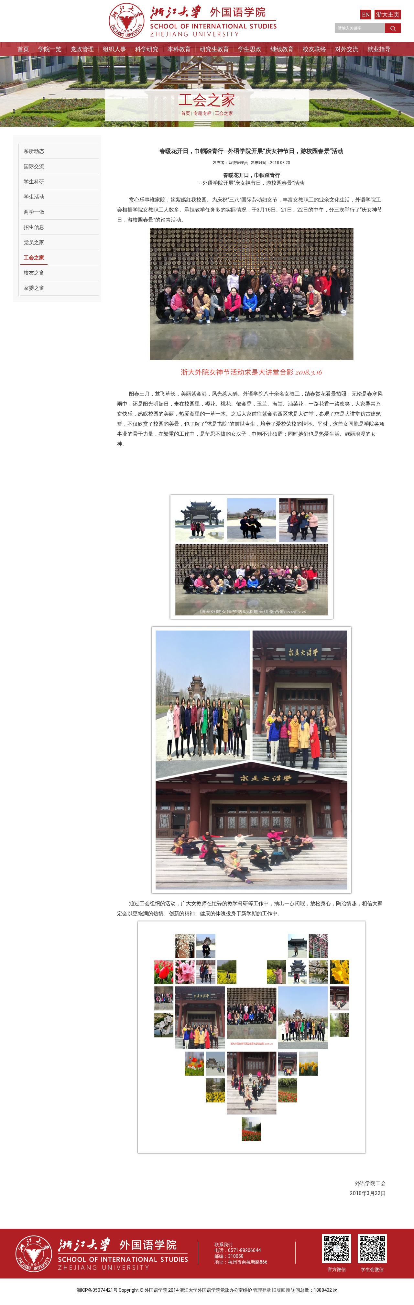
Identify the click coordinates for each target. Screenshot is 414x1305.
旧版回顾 (281, 1290)
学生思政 (249, 49)
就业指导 (379, 49)
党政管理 (82, 49)
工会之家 (224, 113)
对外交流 (346, 49)
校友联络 (314, 49)
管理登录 (262, 1290)
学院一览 (49, 49)
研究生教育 (214, 49)
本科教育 (179, 49)
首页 (23, 49)
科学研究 (146, 49)
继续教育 (282, 49)
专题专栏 (202, 113)
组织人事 (114, 49)
